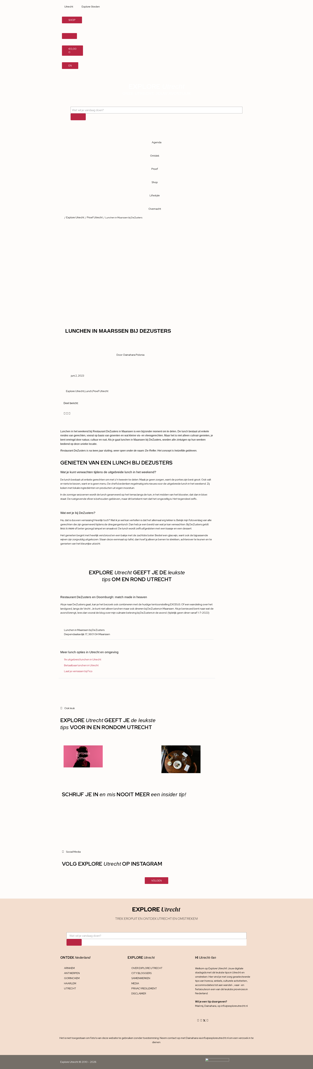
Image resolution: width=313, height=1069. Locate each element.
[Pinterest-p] (207, 1020)
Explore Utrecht (75, 217)
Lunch (88, 391)
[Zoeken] (78, 116)
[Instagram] (198, 1020)
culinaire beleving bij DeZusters (134, 612)
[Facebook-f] (201, 1020)
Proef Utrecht (95, 217)
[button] (65, 413)
